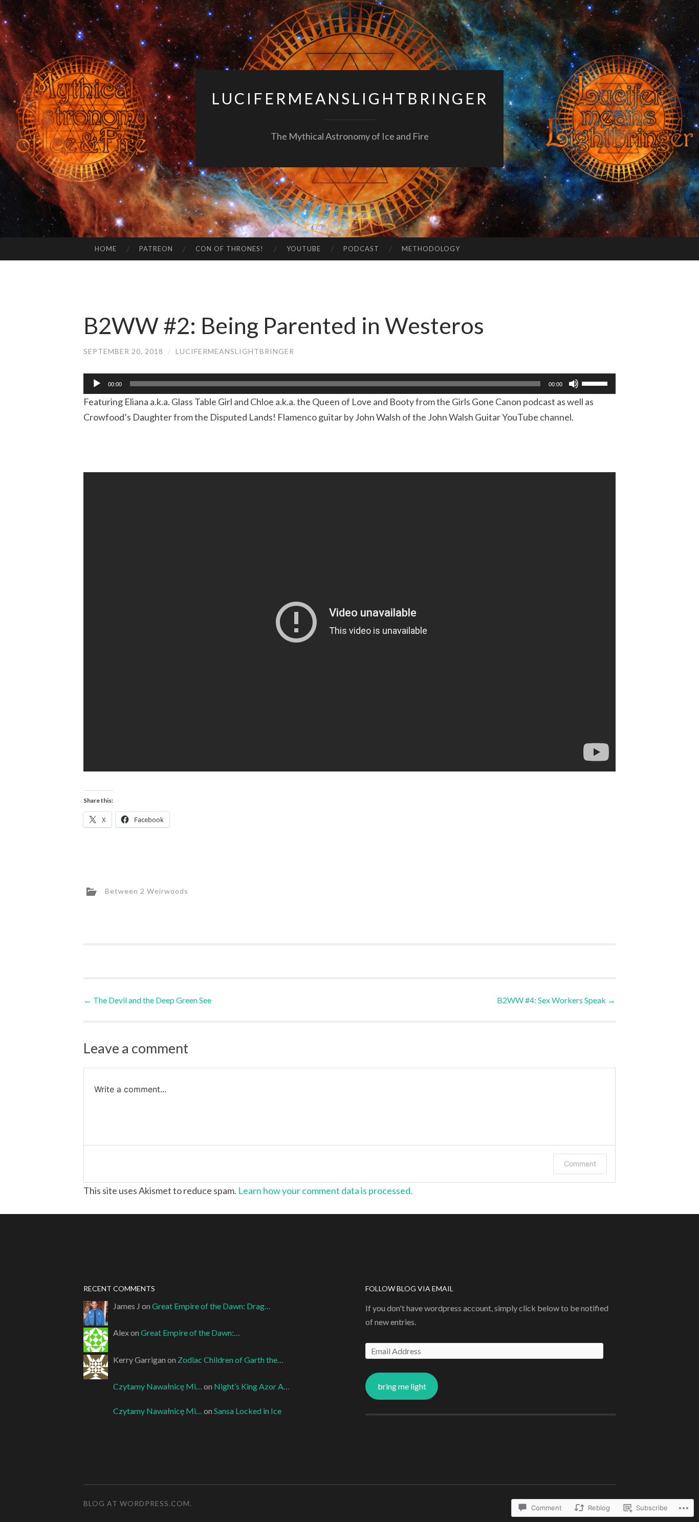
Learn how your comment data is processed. (325, 1190)
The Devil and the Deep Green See (147, 1000)
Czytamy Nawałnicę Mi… (157, 1386)
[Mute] (574, 384)
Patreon (156, 249)
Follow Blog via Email (409, 1288)
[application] (349, 383)
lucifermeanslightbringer (349, 98)
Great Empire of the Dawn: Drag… (211, 1306)
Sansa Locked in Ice (247, 1411)
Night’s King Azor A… (252, 1386)
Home (106, 249)
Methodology (431, 249)
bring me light (402, 1386)
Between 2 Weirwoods (146, 891)
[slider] (596, 382)
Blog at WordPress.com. (137, 1503)
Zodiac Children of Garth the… (230, 1359)
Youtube (304, 249)
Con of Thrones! (229, 249)
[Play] (97, 384)
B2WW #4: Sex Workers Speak (556, 1000)
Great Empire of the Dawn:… (190, 1332)
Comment (580, 1163)
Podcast (361, 249)
